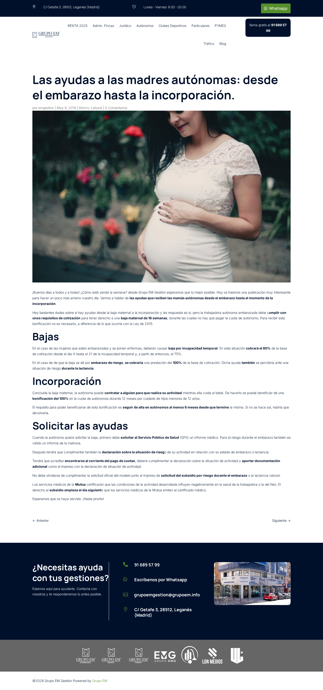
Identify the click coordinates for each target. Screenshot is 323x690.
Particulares (201, 26)
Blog (222, 44)
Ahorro (84, 108)
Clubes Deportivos (172, 26)
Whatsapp (278, 8)
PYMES (220, 26)
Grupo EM (99, 681)
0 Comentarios (116, 108)
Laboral (96, 108)
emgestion (46, 108)
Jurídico (125, 26)
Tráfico (209, 44)
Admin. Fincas (103, 26)
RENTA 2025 (77, 26)
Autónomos (144, 26)
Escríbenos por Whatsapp (160, 579)
